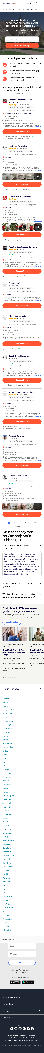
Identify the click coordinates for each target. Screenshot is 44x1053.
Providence (7, 874)
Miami (4, 755)
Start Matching (22, 45)
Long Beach (7, 710)
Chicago (6, 770)
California (16, 1036)
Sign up (22, 962)
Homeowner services (11, 997)
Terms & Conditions (34, 1040)
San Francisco (8, 728)
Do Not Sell (23, 1036)
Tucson (5, 702)
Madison (5, 926)
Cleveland (6, 848)
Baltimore (6, 784)
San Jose (6, 732)
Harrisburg (6, 863)
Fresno (5, 706)
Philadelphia (7, 867)
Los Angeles (7, 714)
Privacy (10, 1036)
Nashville (6, 882)
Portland (6, 859)
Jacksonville (7, 751)
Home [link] (4, 9)
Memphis (6, 878)
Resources (6, 1011)
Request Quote (22, 132)
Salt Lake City (8, 908)
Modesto (6, 717)
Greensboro (7, 833)
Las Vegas (6, 814)
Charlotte (6, 829)
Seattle (5, 923)
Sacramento (7, 721)
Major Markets (10, 689)
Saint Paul (6, 803)
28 (35, 523)
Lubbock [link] (16, 9)
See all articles (12, 622)
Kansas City (7, 807)
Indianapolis (7, 773)
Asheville (6, 826)
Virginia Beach (8, 919)
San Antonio (7, 904)
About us (6, 1018)
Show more (38, 127)
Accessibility (32, 1036)
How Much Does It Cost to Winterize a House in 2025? (13, 652)
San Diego (6, 725)
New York (6, 822)
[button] (6, 176)
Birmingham (7, 695)
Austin (5, 885)
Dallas (4, 889)
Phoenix (5, 699)
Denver (5, 736)
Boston (5, 788)
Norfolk (5, 911)
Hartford (6, 740)
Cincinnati (6, 844)
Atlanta (5, 766)
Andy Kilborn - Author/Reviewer (13, 644)
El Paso (5, 893)
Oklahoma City (8, 855)
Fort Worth (7, 897)
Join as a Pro (29, 3)
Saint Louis (6, 811)
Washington (7, 743)
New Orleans (7, 781)
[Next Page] (40, 523)
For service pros (9, 1004)
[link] (22, 105)
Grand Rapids (8, 796)
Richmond (6, 915)
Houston (6, 900)
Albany (5, 818)
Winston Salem (8, 840)
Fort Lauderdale (9, 747)
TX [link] (10, 9)
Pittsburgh (6, 870)
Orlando (5, 758)
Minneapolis (7, 799)
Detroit (5, 792)
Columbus (6, 852)
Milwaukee (6, 930)
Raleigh (5, 837)
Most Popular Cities (10, 940)
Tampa (5, 762)
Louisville (6, 777)
